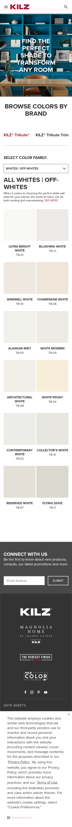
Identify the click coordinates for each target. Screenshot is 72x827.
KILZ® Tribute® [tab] (17, 135)
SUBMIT (58, 580)
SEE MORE (51, 200)
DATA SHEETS (15, 705)
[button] (19, 817)
